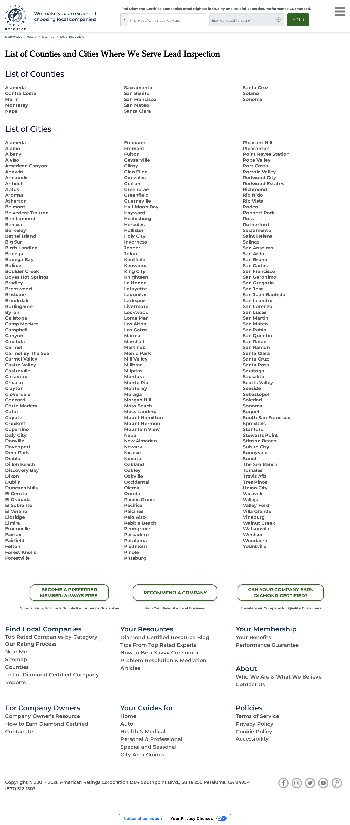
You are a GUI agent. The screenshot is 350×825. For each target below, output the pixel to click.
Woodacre (255, 540)
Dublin (13, 482)
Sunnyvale (255, 452)
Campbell (16, 329)
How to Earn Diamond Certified (46, 724)
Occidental (136, 482)
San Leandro (258, 300)
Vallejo (251, 499)
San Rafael (255, 341)
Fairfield (14, 540)
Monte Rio (136, 382)
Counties (17, 667)
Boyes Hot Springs (26, 277)
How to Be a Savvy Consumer (159, 653)
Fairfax (13, 534)
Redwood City (259, 177)
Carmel (13, 347)
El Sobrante (18, 505)
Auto (126, 724)
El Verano (16, 511)
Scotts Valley (258, 382)
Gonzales (135, 177)
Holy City (135, 236)
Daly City (16, 435)
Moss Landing (140, 411)
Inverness (135, 242)
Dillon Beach (20, 464)
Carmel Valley (21, 359)
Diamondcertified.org (20, 36)
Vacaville (253, 493)
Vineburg (254, 517)
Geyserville (137, 160)
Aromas (14, 195)
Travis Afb (254, 476)
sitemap (48, 36)
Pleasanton (256, 148)
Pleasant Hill (257, 142)
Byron (12, 312)
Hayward (134, 212)
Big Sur (13, 242)
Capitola (15, 341)
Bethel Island (20, 236)
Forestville (17, 558)
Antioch (14, 183)
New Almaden (140, 440)
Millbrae (133, 364)
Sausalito (253, 376)
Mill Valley (136, 359)
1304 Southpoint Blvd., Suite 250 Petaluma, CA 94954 (190, 782)
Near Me (16, 652)
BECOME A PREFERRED (69, 592)
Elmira (12, 523)
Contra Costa (20, 93)
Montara (134, 376)
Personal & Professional (151, 739)
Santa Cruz (256, 87)
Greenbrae (136, 189)
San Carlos (255, 265)
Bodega (14, 253)
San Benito (137, 93)
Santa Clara (137, 111)
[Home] (16, 18)
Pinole (131, 552)
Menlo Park (137, 353)
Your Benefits (253, 637)
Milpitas (133, 370)
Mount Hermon (142, 423)
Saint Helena (258, 236)
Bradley (14, 282)
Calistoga (16, 318)
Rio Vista (253, 201)
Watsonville (257, 528)
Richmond (255, 189)
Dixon (12, 476)
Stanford (253, 429)
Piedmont (135, 546)
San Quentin (257, 335)
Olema (131, 487)
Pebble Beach (140, 523)
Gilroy (131, 165)
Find (298, 20)
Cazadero (16, 376)
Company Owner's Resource (42, 716)
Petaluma (135, 540)
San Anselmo (258, 247)
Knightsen (136, 277)
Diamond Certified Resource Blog (164, 637)
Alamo (12, 148)
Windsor (253, 534)
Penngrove (137, 528)
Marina (132, 335)
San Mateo (136, 105)
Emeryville (17, 528)
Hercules (134, 224)
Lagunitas (135, 294)
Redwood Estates (263, 183)
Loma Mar (136, 318)
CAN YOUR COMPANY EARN (281, 592)
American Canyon (26, 165)
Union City (255, 487)
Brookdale (17, 300)
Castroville (17, 370)
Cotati (12, 411)
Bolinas (13, 265)
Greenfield (136, 195)
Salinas (251, 242)
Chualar (14, 382)
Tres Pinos (255, 482)
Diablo (12, 458)
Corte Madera (21, 405)
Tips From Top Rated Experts (158, 645)
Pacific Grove (139, 499)
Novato (132, 458)
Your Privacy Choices (191, 818)
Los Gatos (135, 329)
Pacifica (133, 505)
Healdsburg (137, 218)
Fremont (134, 148)
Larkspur (134, 300)
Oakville (133, 476)
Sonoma (252, 99)
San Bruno (255, 259)
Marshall (134, 341)
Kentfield (135, 259)
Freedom (134, 142)
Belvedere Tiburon (27, 212)
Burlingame (19, 306)
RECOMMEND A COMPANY (175, 592)
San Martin (256, 318)
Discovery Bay (22, 470)
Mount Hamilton (143, 417)
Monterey (16, 105)
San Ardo (253, 253)
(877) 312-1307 (20, 788)
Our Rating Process (30, 644)
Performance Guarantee (267, 645)
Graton (132, 183)
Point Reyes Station (266, 154)
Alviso (12, 160)
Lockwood (136, 312)
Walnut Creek (259, 523)
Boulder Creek (22, 271)
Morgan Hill (137, 400)
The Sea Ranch (260, 464)
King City (135, 271)
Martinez (134, 347)
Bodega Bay (19, 259)
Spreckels (254, 423)
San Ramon (256, 347)
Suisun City (256, 446)
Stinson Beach (259, 440)
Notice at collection (142, 818)
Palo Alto (135, 517)
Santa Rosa (256, 364)
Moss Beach (138, 405)
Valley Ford (256, 505)
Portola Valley (259, 171)
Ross (248, 218)
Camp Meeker (21, 323)
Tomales (252, 470)
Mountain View (142, 429)
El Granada (18, 499)
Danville (14, 440)
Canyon (14, 335)
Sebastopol (256, 394)
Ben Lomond (20, 218)
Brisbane (15, 294)
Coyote (13, 417)
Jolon (130, 253)
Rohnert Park (259, 212)
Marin (12, 99)
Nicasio (132, 452)
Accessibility (252, 739)
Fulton (132, 154)
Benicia (13, 224)
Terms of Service (257, 716)
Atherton (16, 201)
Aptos (12, 189)
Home (128, 716)
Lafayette (135, 288)
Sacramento (138, 87)
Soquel (251, 411)
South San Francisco (267, 417)
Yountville (254, 546)
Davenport (18, 446)
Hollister (134, 230)
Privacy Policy (254, 724)
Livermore (136, 306)
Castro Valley (20, 364)
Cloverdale (17, 394)
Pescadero (136, 534)
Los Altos (135, 323)
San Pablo (254, 329)
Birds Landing (21, 247)
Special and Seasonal (148, 747)
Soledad (252, 400)
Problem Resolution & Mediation (163, 660)
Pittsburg (135, 558)
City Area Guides (142, 755)
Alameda (15, 87)
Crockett (15, 423)
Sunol (249, 458)
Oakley (132, 470)
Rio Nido (253, 195)
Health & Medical (143, 731)
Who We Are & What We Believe (279, 677)
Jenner (132, 247)
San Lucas (254, 312)
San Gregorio (258, 282)
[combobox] (167, 19)
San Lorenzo (257, 306)
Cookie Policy (254, 731)
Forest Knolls (20, 552)
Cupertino (17, 429)
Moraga (133, 394)
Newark (133, 446)
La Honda (135, 282)
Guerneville (137, 201)
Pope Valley (257, 160)
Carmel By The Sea (27, 353)
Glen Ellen (136, 171)
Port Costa (255, 165)
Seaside (252, 388)
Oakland (134, 464)
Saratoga (253, 370)
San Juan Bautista (264, 294)
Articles (130, 668)
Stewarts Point (260, 435)
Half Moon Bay (141, 206)
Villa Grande (257, 511)
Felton (12, 546)
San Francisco (140, 99)
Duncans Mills (21, 487)
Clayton (14, 388)
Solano (251, 93)
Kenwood (135, 265)
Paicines (133, 511)
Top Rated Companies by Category (51, 637)
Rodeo (250, 206)
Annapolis (16, 177)
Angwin (14, 171)
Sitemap (16, 659)
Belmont (15, 206)
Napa (11, 111)
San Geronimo (259, 277)
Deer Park (17, 452)
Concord (15, 400)
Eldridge (15, 517)
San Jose (253, 288)
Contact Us (250, 684)
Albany (13, 154)
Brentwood (18, 288)
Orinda (132, 493)
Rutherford (256, 224)
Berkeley (15, 230)
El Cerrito (16, 493)
